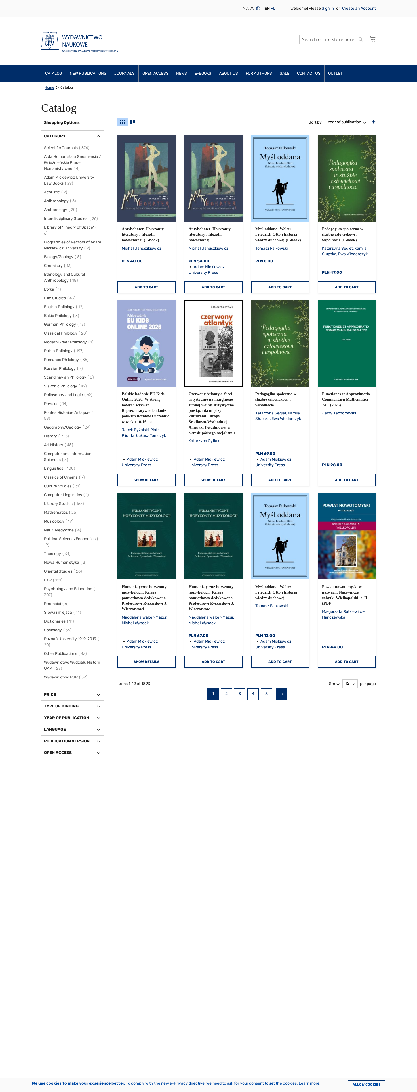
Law (54, 580)
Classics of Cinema (65, 477)
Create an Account (359, 8)
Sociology (58, 630)
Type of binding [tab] (61, 706)
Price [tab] (50, 694)
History (57, 436)
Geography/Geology (68, 427)
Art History (59, 444)
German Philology (65, 324)
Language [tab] (55, 729)
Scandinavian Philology (70, 377)
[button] (267, 8)
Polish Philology (64, 350)
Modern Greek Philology (69, 342)
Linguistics (60, 468)
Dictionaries (60, 621)
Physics (56, 403)
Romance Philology (67, 359)
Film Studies (60, 298)
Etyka (53, 289)
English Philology (64, 306)
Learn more (309, 1083)
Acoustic (56, 192)
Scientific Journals (67, 147)
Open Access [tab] (58, 752)
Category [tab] (55, 136)
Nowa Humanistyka (66, 562)
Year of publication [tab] (66, 717)
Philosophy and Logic (69, 394)
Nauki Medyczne (63, 530)
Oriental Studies (64, 571)
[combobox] (332, 39)
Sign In (328, 8)
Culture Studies (63, 486)
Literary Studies (65, 503)
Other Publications (66, 653)
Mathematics (61, 512)
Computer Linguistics (67, 494)
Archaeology (61, 209)
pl (273, 8)
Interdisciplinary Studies (72, 218)
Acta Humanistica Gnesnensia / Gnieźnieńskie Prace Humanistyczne (72, 162)
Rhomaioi (57, 603)
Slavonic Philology (66, 386)
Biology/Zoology (63, 256)
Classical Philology (66, 333)
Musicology (59, 521)
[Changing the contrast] (258, 8)
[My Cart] (373, 39)
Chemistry (58, 265)
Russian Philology (64, 368)
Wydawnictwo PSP (66, 677)
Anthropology (61, 201)
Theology (58, 553)
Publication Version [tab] (67, 741)
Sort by (315, 122)
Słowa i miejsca (63, 612)
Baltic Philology (62, 315)
